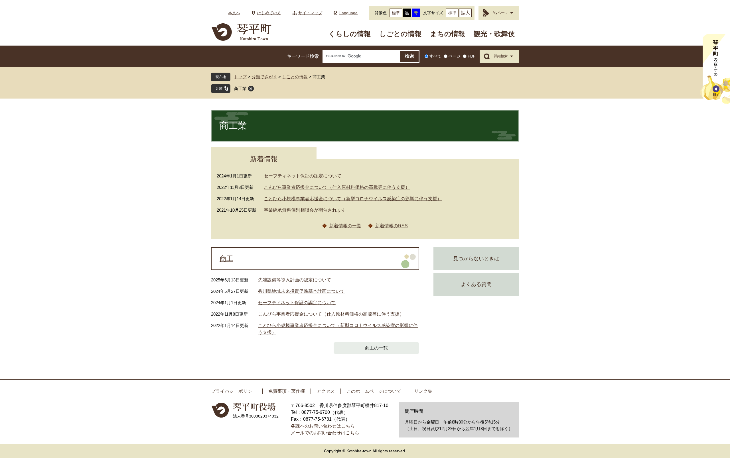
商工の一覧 (376, 347)
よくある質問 (476, 284)
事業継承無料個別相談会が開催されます (305, 210)
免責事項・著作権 (286, 391)
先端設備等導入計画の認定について (294, 279)
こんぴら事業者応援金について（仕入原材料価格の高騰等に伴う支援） (337, 187)
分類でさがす (264, 76)
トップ (240, 76)
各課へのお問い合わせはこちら (323, 426)
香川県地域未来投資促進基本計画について (301, 291)
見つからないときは (476, 258)
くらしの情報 (349, 34)
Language (348, 13)
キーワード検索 (303, 56)
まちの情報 (447, 34)
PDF (472, 56)
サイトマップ (310, 13)
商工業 (240, 88)
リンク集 (423, 391)
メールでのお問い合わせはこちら (325, 432)
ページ (455, 56)
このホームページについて (373, 391)
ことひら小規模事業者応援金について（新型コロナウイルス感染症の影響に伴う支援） (353, 198)
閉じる (251, 88)
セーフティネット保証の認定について (302, 175)
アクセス (326, 391)
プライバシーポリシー (234, 391)
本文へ (234, 13)
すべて (435, 56)
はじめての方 (269, 13)
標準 (396, 13)
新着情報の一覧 (345, 225)
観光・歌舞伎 (494, 34)
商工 (226, 258)
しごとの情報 (400, 34)
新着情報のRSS (391, 225)
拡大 (465, 12)
